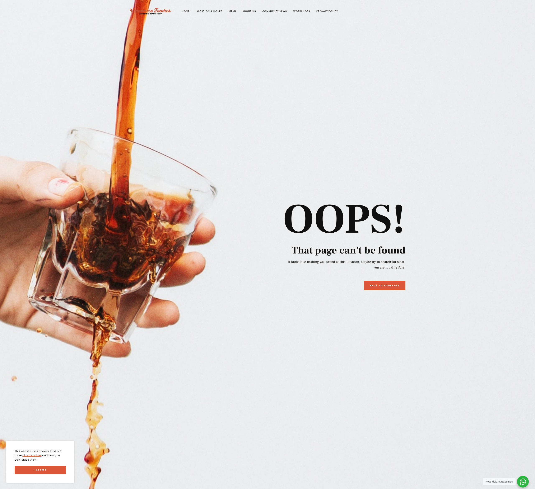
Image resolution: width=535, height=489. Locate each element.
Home (186, 11)
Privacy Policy (327, 11)
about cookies (32, 455)
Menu (232, 11)
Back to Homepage (384, 285)
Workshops (301, 11)
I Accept (40, 470)
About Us (249, 11)
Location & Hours (209, 11)
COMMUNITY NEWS (274, 11)
